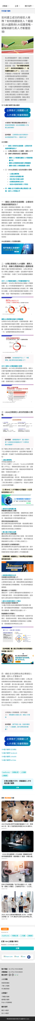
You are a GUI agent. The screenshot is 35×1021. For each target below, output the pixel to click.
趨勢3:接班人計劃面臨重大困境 (19, 166)
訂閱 (17, 948)
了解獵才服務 (5, 996)
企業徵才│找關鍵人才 (17, 110)
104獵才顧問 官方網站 (8, 749)
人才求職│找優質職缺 (17, 114)
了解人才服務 (5, 986)
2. (16, 176)
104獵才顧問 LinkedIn (8, 757)
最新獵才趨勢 (5, 999)
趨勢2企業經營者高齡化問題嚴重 (20, 163)
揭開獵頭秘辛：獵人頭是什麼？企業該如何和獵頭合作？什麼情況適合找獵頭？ (17, 442)
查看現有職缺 (5, 983)
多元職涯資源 (5, 989)
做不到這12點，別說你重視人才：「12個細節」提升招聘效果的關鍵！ (17, 726)
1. (14, 174)
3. (16, 179)
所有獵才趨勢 (5, 11)
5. (18, 184)
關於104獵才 (5, 1010)
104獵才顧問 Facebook (9, 753)
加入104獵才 (5, 1013)
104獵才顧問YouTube (8, 760)
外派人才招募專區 (6, 1002)
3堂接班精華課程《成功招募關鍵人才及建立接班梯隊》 (17, 125)
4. (16, 182)
